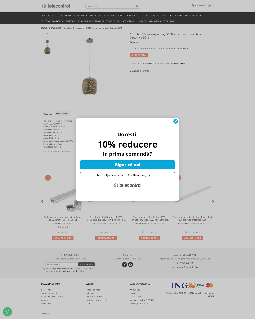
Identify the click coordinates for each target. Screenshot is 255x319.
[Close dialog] (176, 121)
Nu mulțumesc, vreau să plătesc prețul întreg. (127, 175)
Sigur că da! (127, 165)
